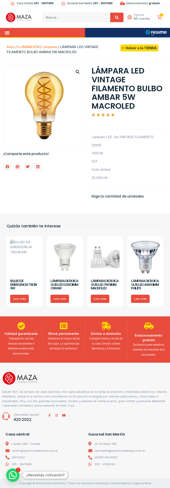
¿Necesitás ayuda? (26, 414)
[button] (7, 33)
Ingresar (139, 14)
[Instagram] (57, 415)
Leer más (19, 298)
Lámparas (49, 47)
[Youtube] (64, 415)
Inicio (11, 47)
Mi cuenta (142, 18)
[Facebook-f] (49, 415)
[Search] (117, 17)
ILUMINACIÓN (28, 47)
